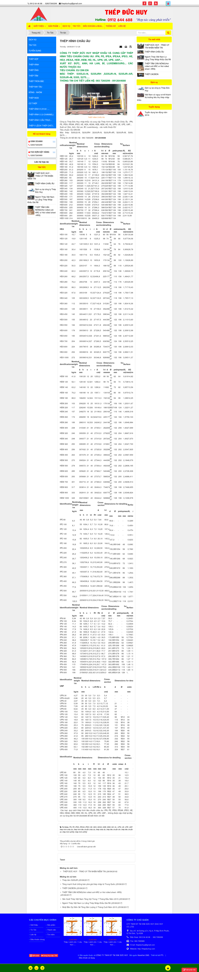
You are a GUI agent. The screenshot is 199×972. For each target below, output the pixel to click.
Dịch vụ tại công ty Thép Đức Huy (157, 89)
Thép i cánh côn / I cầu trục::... (73, 943)
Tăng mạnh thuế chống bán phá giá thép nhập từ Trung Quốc (88, 884)
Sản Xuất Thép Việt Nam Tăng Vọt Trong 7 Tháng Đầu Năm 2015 (90, 899)
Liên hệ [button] (122, 26)
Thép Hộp (33, 59)
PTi (162, 955)
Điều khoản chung (36, 939)
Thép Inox (34, 97)
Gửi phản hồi (190, 969)
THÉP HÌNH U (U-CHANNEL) (41, 114)
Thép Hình (34, 64)
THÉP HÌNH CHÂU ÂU (154, 51)
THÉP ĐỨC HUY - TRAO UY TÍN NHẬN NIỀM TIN (84, 871)
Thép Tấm (33, 75)
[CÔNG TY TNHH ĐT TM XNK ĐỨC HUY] (38, 13)
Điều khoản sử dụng (87, 957)
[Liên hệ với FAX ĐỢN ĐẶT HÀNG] (54, 152)
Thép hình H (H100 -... (39, 109)
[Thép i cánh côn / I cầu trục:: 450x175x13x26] (73, 926)
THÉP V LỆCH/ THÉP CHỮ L (41, 125)
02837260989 (36, 155)
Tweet (62, 859)
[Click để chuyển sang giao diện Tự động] (30, 968)
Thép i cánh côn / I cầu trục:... (93, 943)
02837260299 (51, 3)
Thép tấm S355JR (70, 880)
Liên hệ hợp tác (41, 161)
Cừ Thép (33, 103)
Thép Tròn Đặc (36, 81)
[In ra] (126, 46)
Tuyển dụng (35, 50)
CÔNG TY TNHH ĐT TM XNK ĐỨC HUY (112, 955)
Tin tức (32, 45)
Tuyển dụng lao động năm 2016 (156, 113)
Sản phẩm (51, 925)
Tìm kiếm (51, 934)
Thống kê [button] (111, 26)
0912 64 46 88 (36, 3)
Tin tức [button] (77, 26)
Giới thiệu (34, 925)
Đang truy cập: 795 (50, 955)
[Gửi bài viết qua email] (121, 46)
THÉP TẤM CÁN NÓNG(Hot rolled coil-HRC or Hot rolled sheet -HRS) (92, 892)
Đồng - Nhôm (35, 92)
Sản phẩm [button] (53, 26)
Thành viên (51, 929)
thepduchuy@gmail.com (71, 3)
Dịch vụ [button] (66, 26)
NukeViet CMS (143, 955)
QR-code (35, 955)
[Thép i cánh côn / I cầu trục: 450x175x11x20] (93, 926)
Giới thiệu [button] (39, 26)
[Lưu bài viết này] (131, 46)
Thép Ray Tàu (35, 86)
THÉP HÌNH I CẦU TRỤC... (40, 120)
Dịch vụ (32, 39)
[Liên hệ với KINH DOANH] (54, 141)
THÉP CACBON (69, 888)
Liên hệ (33, 934)
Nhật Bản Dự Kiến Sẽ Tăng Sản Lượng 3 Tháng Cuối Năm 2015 (89, 907)
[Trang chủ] (29, 26)
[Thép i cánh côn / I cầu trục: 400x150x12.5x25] (112, 926)
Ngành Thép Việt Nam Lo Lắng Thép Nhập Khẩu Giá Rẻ (86, 903)
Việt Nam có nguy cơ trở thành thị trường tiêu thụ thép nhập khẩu (154, 97)
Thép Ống (34, 70)
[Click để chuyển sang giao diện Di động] (42, 968)
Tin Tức (33, 929)
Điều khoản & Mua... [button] (93, 26)
